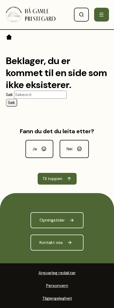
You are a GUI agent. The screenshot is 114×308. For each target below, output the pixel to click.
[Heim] (9, 38)
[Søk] (81, 14)
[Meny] (101, 14)
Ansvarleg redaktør (57, 273)
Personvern (57, 285)
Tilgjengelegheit (57, 298)
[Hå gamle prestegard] (31, 15)
